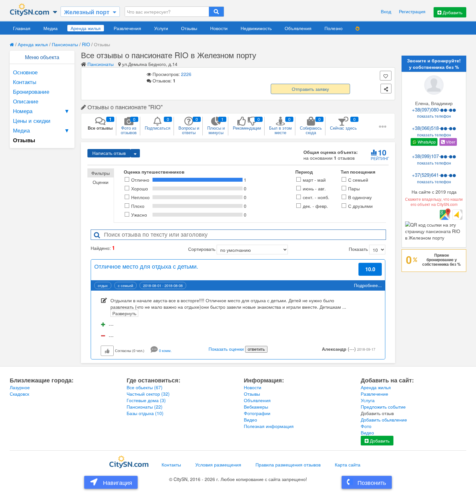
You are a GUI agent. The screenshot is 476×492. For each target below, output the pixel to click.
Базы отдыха (145, 413)
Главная (21, 28)
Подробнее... (368, 285)
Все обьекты (145, 387)
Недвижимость (256, 28)
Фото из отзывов (129, 126)
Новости (219, 28)
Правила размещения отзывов (288, 464)
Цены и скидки (32, 120)
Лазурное (20, 387)
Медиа (50, 28)
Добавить (451, 12)
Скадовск (19, 393)
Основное (25, 72)
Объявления (298, 28)
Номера (41, 111)
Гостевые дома (146, 400)
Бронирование (31, 91)
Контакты (24, 82)
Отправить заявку (310, 89)
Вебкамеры (256, 406)
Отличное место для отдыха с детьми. (146, 266)
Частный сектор (148, 393)
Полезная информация (269, 426)
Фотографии (257, 413)
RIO (86, 44)
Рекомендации (247, 123)
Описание (25, 101)
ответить (256, 349)
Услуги (161, 28)
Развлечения (127, 28)
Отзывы (189, 28)
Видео (250, 419)
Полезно (333, 28)
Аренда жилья (86, 28)
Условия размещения (218, 464)
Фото (366, 426)
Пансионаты (65, 44)
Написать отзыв (109, 153)
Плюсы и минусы (216, 126)
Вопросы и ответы (188, 126)
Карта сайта (347, 464)
